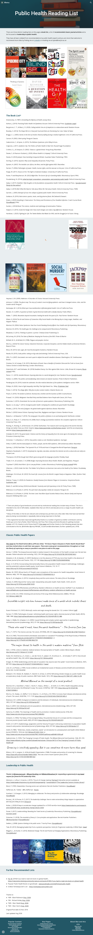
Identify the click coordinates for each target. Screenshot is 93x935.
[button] (2, 2)
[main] (46, 14)
